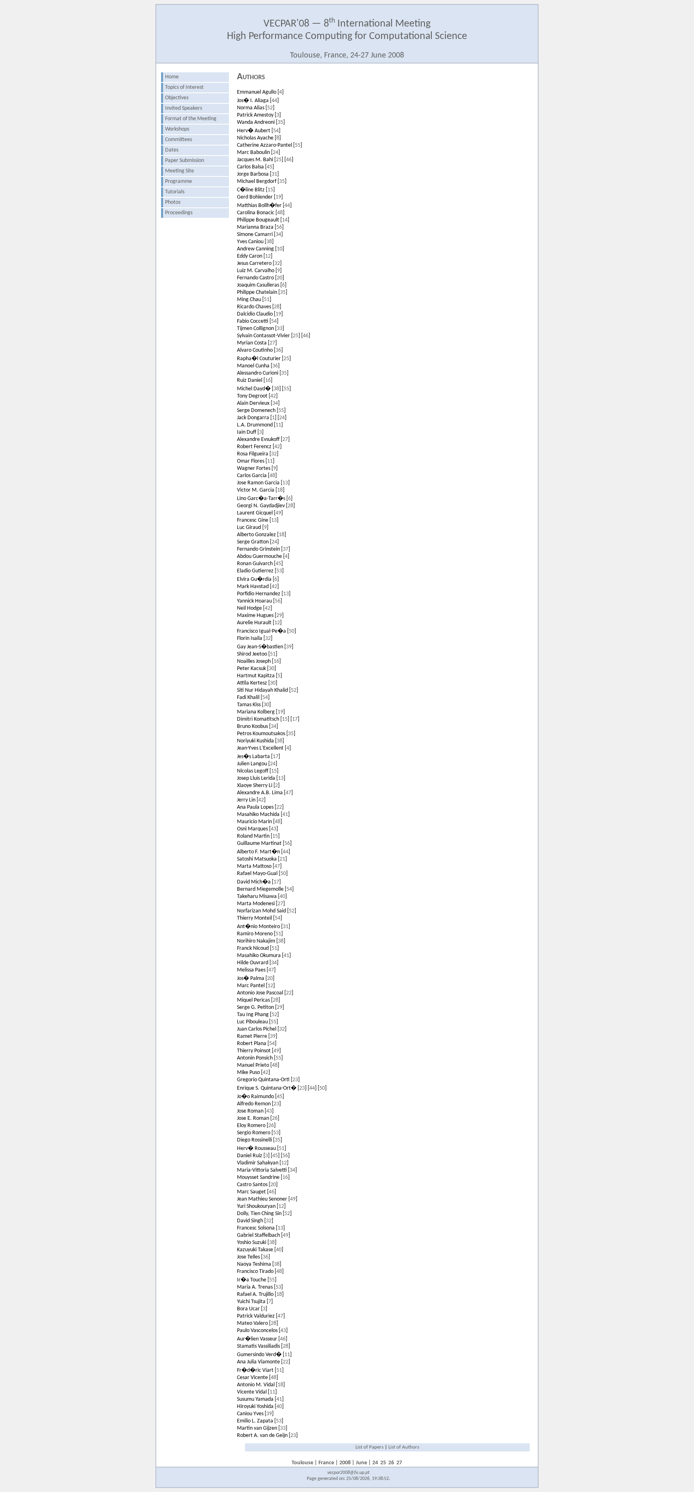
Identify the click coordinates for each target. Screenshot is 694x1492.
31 (274, 174)
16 (268, 380)
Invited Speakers (183, 108)
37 (285, 549)
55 (297, 145)
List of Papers (369, 1447)
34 (278, 235)
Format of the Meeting (190, 119)
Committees (178, 140)
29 (279, 616)
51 (266, 300)
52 (270, 108)
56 (279, 227)
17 (295, 719)
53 (279, 571)
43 (273, 829)
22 (279, 807)
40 (282, 897)
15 (270, 190)
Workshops (177, 129)
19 (278, 197)
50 (291, 631)
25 (279, 160)
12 (268, 256)
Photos (172, 202)
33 (279, 329)
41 (285, 815)
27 (272, 343)
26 (275, 1118)
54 (276, 131)
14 (285, 220)
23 (295, 1080)
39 (289, 647)
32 (277, 263)
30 (271, 669)
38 (269, 242)
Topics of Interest (184, 87)
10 (279, 249)
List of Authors (403, 1447)
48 (280, 213)
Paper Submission (184, 161)
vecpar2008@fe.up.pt (348, 1472)
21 (282, 859)
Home (172, 77)
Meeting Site (179, 171)
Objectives (176, 98)
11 (278, 425)
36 (278, 350)
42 (273, 396)
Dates (171, 150)
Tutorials (174, 192)
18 (280, 490)
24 (275, 153)
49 (278, 513)
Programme (178, 181)
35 (280, 122)
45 (269, 167)
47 (288, 793)
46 (289, 160)
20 (279, 278)
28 (277, 307)
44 (274, 101)
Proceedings (178, 213)
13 (285, 483)
